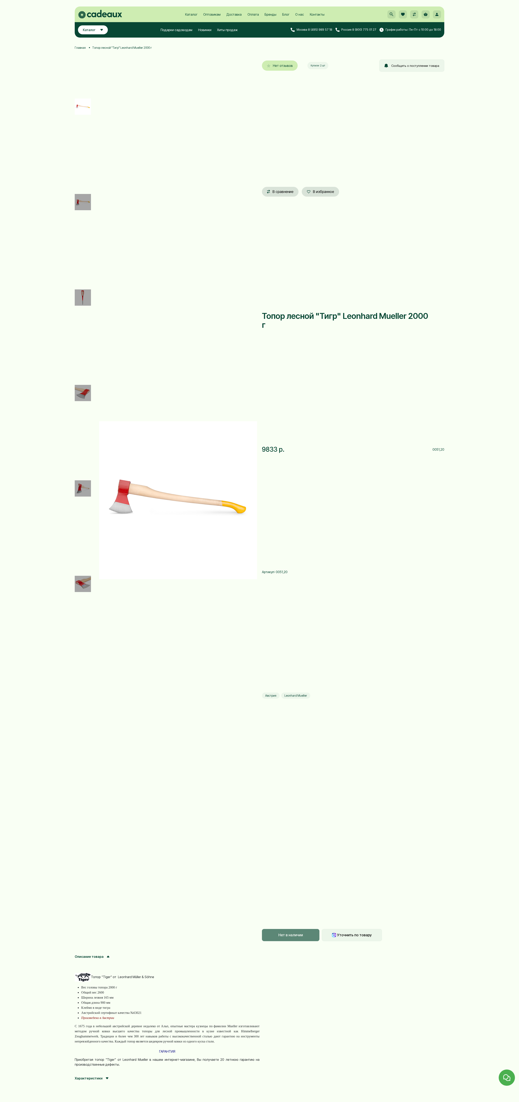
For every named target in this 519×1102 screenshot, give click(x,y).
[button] (391, 14)
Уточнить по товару (354, 935)
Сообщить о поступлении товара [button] (415, 66)
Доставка (234, 14)
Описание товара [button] (89, 957)
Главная (80, 47)
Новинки (204, 30)
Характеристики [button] (89, 1078)
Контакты (317, 14)
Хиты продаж (227, 30)
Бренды (270, 14)
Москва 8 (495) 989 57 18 (314, 30)
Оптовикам (212, 14)
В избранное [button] (323, 191)
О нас (299, 14)
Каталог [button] (89, 30)
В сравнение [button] (282, 191)
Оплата (253, 14)
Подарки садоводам (176, 30)
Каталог (191, 14)
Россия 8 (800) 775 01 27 (358, 30)
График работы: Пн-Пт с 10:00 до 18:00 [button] (413, 30)
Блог (285, 14)
